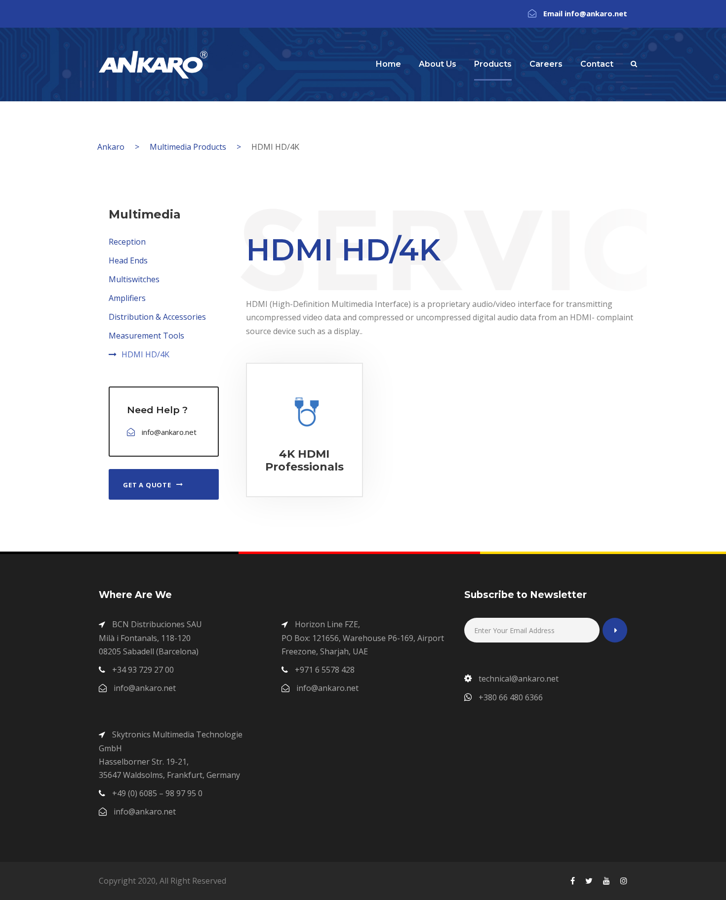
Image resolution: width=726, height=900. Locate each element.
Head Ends (128, 260)
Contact (596, 64)
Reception (127, 241)
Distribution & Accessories (157, 316)
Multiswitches (134, 279)
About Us (437, 64)
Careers (546, 64)
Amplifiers (127, 298)
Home (388, 64)
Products (493, 64)
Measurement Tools (146, 335)
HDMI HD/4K (145, 354)
